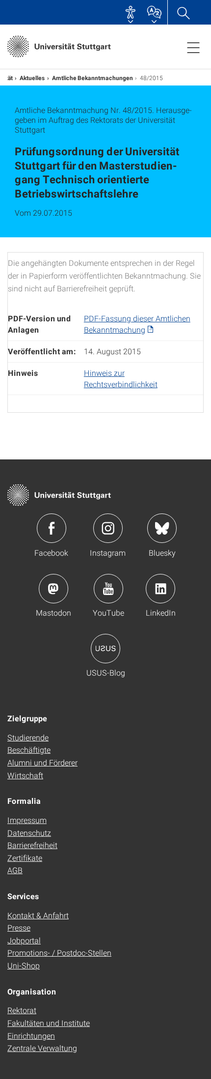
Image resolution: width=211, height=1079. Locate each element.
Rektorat (21, 1010)
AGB (15, 870)
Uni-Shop (23, 965)
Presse (18, 927)
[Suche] (183, 12)
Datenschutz (29, 832)
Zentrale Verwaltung (42, 1048)
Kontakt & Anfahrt (38, 915)
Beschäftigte (29, 749)
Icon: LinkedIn (160, 588)
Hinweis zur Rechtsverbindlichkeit (121, 378)
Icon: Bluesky (162, 528)
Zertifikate (24, 857)
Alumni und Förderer (42, 762)
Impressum (27, 820)
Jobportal (24, 940)
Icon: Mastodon (53, 588)
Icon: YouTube (108, 588)
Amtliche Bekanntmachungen (92, 78)
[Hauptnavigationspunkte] (193, 47)
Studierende (28, 737)
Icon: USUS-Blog (105, 648)
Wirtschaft (25, 775)
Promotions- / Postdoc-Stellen (59, 952)
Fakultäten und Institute (48, 1023)
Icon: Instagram (108, 528)
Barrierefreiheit (32, 845)
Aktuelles (32, 78)
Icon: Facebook (51, 528)
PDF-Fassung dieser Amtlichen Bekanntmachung (137, 324)
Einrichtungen (31, 1035)
